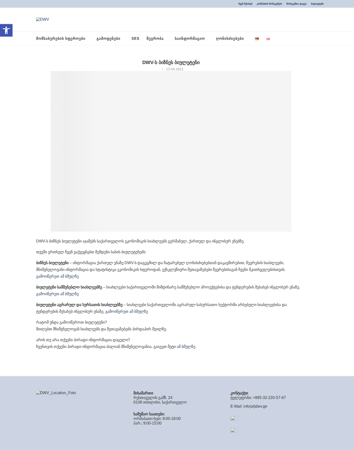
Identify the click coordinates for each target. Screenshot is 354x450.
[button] (6, 30)
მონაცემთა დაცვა (296, 3)
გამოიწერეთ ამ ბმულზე (57, 276)
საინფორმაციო (190, 38)
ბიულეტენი (317, 3)
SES (135, 38)
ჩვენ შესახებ (245, 3)
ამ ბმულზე (186, 347)
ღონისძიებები (230, 38)
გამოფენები (108, 38)
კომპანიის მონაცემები (269, 3)
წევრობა (155, 38)
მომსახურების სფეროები (60, 38)
